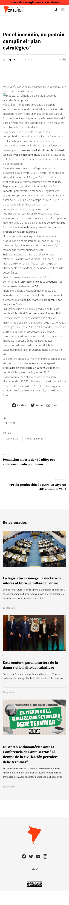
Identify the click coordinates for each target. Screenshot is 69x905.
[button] (62, 9)
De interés (10, 423)
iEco (5, 395)
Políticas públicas (34, 438)
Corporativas (11, 438)
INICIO (34, 869)
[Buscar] (55, 9)
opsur (12, 59)
